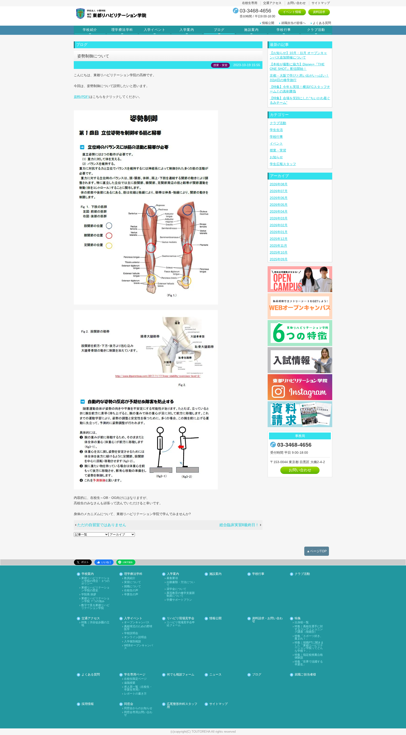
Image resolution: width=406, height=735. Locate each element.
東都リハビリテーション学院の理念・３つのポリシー (95, 581)
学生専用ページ (134, 674)
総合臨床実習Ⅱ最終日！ (239, 525)
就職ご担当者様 (305, 674)
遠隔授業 (129, 683)
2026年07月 (279, 191)
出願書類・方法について (181, 583)
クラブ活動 (316, 30)
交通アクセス (272, 3)
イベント (276, 143)
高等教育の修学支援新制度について (181, 594)
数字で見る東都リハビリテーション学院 (95, 606)
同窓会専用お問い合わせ (138, 713)
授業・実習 (278, 150)
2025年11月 (278, 245)
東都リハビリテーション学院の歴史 (95, 589)
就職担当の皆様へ (293, 23)
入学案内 (187, 30)
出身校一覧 (302, 622)
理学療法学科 (122, 30)
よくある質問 (322, 23)
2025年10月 (279, 252)
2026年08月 (279, 184)
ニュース (215, 674)
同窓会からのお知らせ (138, 708)
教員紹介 (129, 578)
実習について (132, 582)
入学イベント (154, 30)
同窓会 (128, 704)
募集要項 (172, 578)
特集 (298, 618)
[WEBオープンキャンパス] (300, 306)
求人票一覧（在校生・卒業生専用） (138, 688)
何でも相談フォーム (180, 674)
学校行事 (284, 30)
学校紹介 (90, 30)
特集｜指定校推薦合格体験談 (309, 656)
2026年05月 (279, 205)
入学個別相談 (132, 641)
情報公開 (268, 23)
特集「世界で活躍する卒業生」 (309, 663)
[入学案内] (300, 360)
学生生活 (276, 130)
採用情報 (88, 704)
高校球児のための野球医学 (138, 628)
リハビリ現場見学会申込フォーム (181, 624)
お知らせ (276, 157)
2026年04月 (279, 211)
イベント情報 (292, 12)
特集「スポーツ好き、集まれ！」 (309, 637)
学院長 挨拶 (88, 594)
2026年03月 (279, 218)
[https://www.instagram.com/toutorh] (300, 387)
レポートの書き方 (135, 693)
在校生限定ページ (135, 679)
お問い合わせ (296, 3)
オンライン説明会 (135, 637)
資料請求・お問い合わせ (267, 620)
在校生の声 (131, 590)
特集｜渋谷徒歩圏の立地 (95, 624)
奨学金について (176, 589)
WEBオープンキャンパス (138, 647)
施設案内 (251, 30)
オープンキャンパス (136, 622)
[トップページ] (129, 13)
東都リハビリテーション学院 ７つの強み (95, 600)
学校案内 (88, 574)
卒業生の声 (131, 594)
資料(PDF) (81, 97)
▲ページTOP (317, 551)
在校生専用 (249, 3)
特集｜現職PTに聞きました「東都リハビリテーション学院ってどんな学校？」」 (309, 646)
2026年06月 (279, 198)
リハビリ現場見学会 (180, 618)
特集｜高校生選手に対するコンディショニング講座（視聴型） (309, 629)
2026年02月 (279, 225)
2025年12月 (279, 239)
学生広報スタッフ (283, 164)
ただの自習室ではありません (101, 525)
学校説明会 (131, 633)
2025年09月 (279, 259)
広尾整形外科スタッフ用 (182, 706)
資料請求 (319, 12)
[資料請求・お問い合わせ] (300, 414)
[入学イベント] (300, 279)
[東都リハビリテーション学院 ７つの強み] (300, 333)
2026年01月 (279, 232)
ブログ (219, 30)
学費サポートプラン (179, 600)
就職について (132, 586)
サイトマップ (321, 3)
